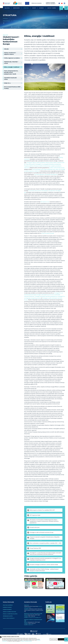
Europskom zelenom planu (46, 162)
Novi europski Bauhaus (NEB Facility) (12, 87)
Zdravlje (6, 49)
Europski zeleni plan (35, 527)
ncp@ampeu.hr (30, 624)
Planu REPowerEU (30, 164)
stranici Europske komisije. (47, 233)
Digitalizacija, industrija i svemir (11, 62)
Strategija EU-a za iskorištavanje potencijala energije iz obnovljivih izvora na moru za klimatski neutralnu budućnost (45, 553)
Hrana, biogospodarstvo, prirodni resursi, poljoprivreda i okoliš (11, 72)
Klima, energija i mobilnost (11, 67)
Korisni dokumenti (7, 609)
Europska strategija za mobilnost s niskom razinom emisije (44, 564)
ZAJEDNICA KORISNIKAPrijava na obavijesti (50, 3)
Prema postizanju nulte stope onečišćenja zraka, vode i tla (46, 169)
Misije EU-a (7, 83)
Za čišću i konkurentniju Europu (56, 167)
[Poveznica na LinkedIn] (64, 3)
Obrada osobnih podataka (9, 611)
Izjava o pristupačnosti (9, 618)
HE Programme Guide (35, 515)
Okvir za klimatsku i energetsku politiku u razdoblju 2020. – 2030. (45, 543)
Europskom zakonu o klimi (33, 162)
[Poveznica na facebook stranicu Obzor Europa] (59, 3)
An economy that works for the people (37, 190)
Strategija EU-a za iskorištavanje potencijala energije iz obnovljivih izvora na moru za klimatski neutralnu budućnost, (43, 294)
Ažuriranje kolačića (8, 616)
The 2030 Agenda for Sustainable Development (46, 174)
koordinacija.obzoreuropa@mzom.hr (34, 617)
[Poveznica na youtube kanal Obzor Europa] (61, 3)
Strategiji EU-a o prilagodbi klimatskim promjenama (48, 164)
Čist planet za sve (45, 201)
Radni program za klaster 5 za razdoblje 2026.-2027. (42, 510)
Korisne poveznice (7, 607)
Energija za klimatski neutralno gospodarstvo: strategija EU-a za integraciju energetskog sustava (45, 559)
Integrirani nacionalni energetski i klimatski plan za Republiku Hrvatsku (45, 537)
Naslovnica (6, 21)
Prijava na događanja (37, 3)
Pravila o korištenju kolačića (10, 613)
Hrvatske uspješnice (8, 605)
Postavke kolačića (53, 639)
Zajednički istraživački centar (10, 78)
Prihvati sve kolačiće (61, 639)
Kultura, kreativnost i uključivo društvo (10, 53)
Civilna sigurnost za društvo (12, 58)
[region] (34, 639)
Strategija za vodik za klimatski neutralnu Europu (41, 532)
